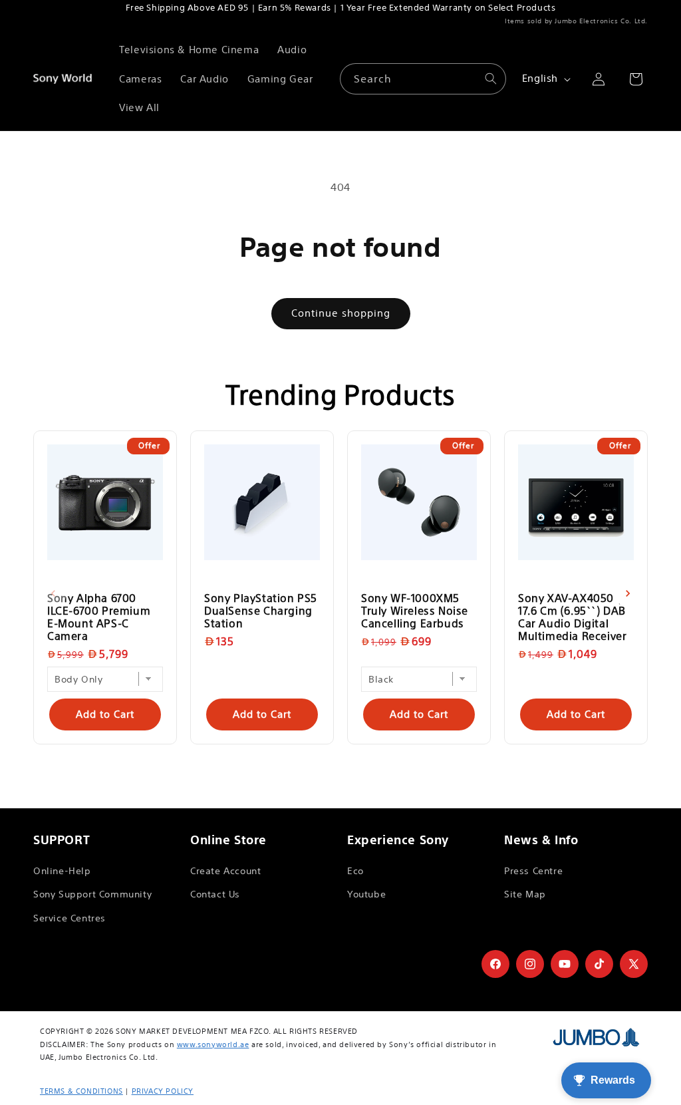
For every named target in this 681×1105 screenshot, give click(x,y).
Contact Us (215, 894)
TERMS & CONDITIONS (81, 1091)
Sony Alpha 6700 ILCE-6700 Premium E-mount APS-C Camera (98, 617)
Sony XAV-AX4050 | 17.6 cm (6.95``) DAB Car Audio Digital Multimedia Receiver (572, 617)
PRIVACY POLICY (163, 1091)
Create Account (225, 871)
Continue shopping (340, 313)
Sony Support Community (92, 894)
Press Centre (533, 871)
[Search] (490, 78)
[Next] (627, 593)
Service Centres (69, 918)
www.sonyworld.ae (213, 1044)
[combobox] (422, 79)
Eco (355, 871)
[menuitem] (189, 50)
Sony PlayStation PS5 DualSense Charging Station (260, 610)
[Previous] (53, 593)
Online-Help (62, 871)
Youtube (366, 894)
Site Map (525, 894)
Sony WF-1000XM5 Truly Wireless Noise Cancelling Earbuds (414, 610)
